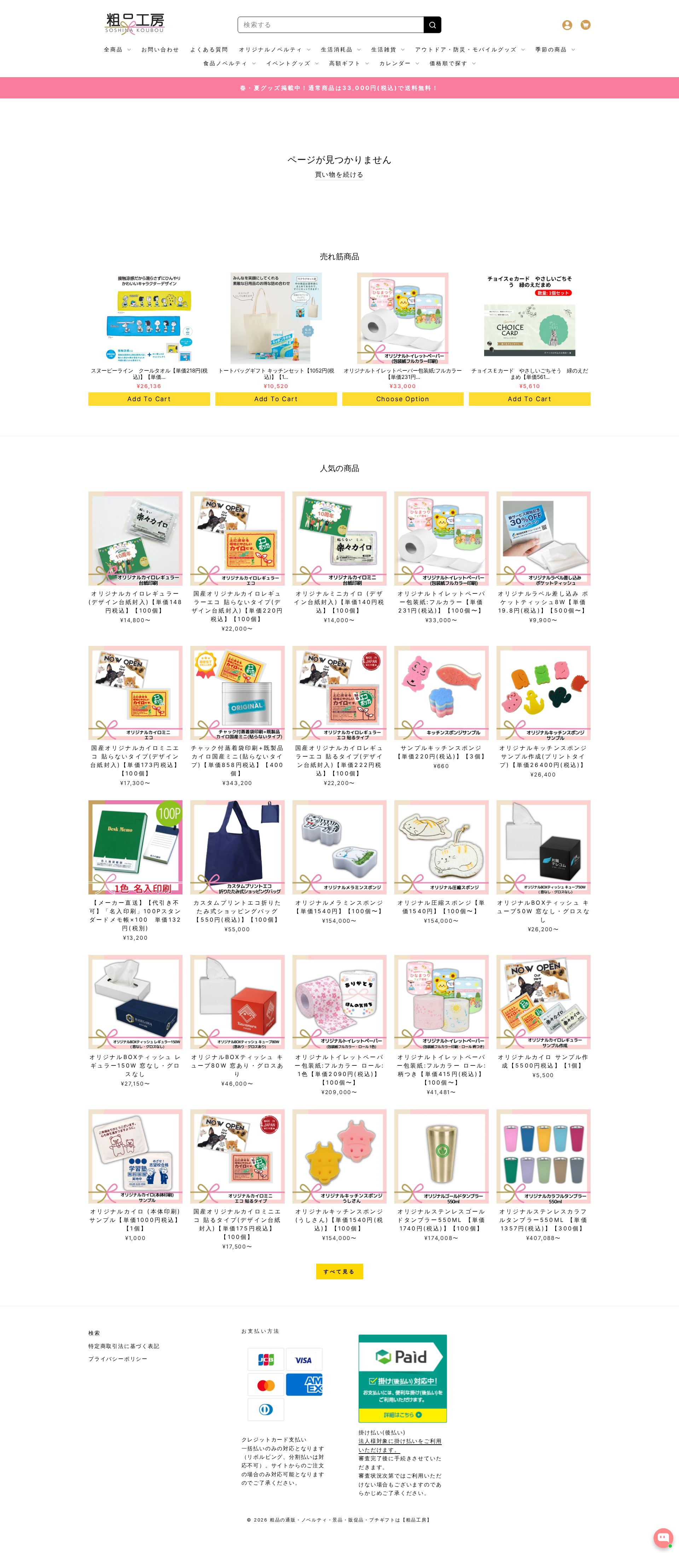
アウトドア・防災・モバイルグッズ (467, 49)
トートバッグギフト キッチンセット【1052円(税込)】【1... (276, 373)
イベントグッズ (289, 63)
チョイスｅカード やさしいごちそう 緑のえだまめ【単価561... (529, 373)
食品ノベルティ (226, 63)
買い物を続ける (339, 174)
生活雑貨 (385, 49)
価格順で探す (450, 63)
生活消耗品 (338, 49)
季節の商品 (552, 49)
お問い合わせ (160, 49)
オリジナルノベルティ (272, 49)
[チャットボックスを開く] (663, 1538)
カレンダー (396, 63)
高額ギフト (346, 63)
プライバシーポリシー (118, 1358)
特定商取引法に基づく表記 (124, 1346)
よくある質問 (209, 49)
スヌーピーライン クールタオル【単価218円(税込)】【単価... (149, 373)
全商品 (115, 49)
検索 (94, 1333)
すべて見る (340, 1271)
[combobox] (339, 25)
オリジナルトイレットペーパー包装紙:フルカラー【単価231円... (403, 373)
